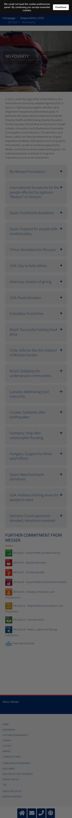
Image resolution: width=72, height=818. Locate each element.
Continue (60, 7)
